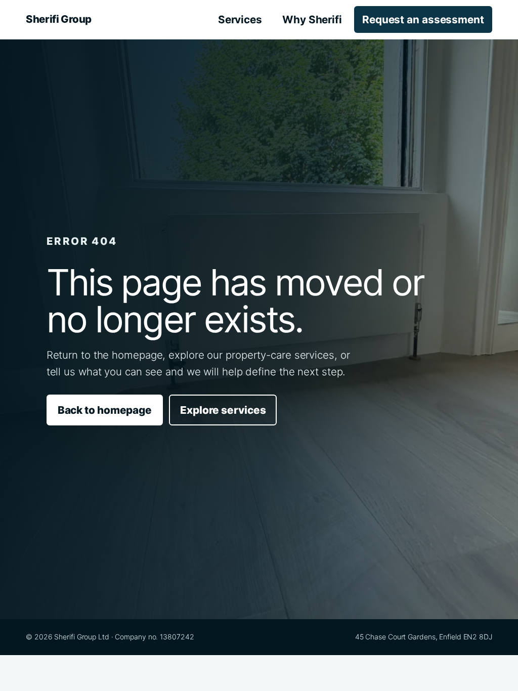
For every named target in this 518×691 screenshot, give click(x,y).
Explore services (223, 410)
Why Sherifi (312, 19)
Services (240, 19)
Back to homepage (105, 410)
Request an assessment (423, 19)
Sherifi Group (59, 19)
